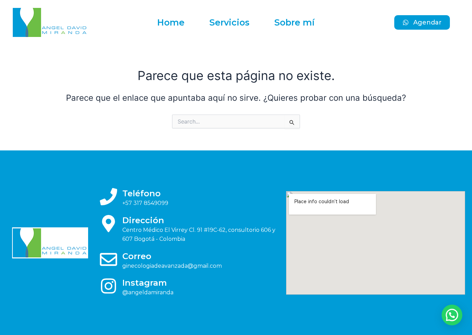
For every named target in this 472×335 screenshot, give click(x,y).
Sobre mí (294, 22)
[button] (452, 315)
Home (171, 22)
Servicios (229, 22)
